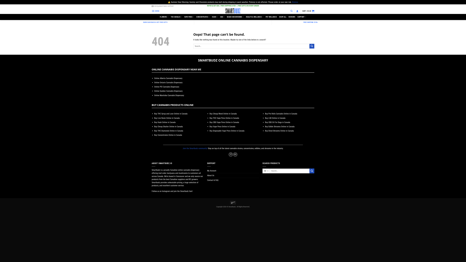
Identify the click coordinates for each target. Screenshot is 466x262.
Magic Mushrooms (234, 17)
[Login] (297, 11)
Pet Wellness (271, 17)
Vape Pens (188, 17)
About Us (210, 175)
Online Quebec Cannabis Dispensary (168, 91)
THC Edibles (175, 17)
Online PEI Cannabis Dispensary (166, 87)
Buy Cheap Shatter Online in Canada (168, 126)
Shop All (282, 17)
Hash (214, 17)
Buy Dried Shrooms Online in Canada (279, 131)
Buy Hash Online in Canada (165, 122)
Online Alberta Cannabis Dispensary (168, 78)
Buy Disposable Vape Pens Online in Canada (227, 131)
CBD (221, 17)
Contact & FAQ (212, 180)
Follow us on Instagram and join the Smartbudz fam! (172, 191)
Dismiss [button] (295, 2)
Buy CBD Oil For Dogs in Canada (277, 122)
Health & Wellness (254, 17)
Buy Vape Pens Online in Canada (222, 126)
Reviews (292, 17)
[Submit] (311, 46)
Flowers (163, 17)
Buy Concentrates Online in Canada (168, 135)
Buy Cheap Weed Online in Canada (223, 114)
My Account (211, 171)
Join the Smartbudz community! (195, 148)
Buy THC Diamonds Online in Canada (168, 131)
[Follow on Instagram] (231, 154)
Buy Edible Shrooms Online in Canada (280, 126)
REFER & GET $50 (213, 6)
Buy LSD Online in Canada (275, 118)
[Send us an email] (235, 154)
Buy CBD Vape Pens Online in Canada (224, 122)
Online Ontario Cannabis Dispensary (168, 82)
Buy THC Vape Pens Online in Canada (224, 118)
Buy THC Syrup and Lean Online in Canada (170, 114)
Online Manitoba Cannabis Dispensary (169, 95)
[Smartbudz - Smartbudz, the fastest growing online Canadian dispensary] (233, 11)
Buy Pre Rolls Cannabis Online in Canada (281, 114)
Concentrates (202, 17)
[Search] (291, 11)
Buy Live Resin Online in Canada (167, 118)
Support (300, 17)
